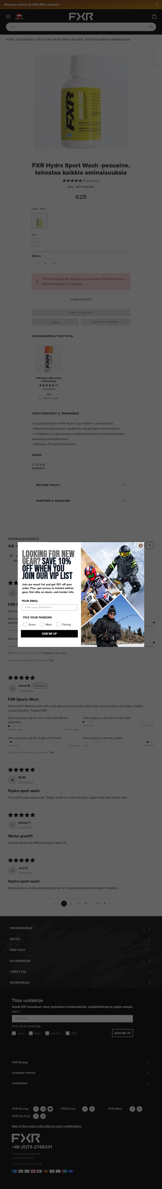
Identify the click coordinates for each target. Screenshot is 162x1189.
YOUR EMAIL (30, 601)
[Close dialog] (141, 546)
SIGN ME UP (49, 633)
